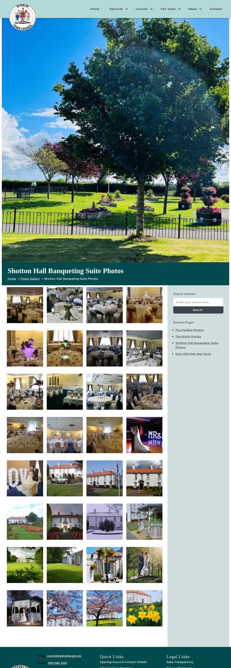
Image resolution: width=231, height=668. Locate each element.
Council (142, 9)
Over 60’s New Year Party (193, 354)
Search (197, 310)
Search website (184, 294)
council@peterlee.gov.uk (64, 656)
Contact (216, 9)
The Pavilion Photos (189, 330)
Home (94, 9)
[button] (126, 9)
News (192, 9)
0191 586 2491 (57, 663)
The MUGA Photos (188, 336)
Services (116, 9)
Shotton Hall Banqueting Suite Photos (196, 345)
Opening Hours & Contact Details (123, 662)
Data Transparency (180, 662)
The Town (168, 9)
